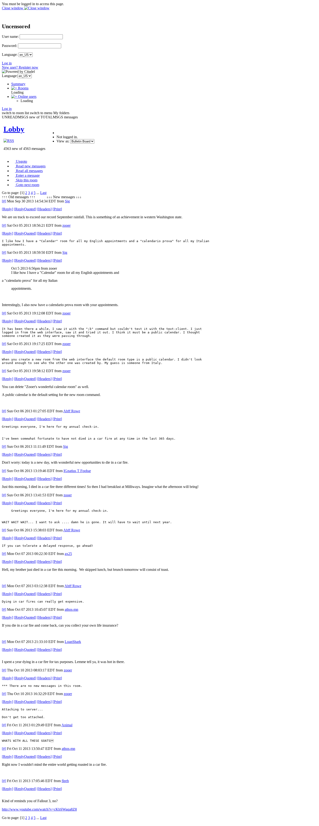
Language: (10, 54)
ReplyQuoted (25, 209)
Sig (67, 201)
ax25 (68, 554)
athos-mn (71, 609)
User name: (10, 37)
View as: (63, 141)
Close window (13, 8)
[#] (4, 201)
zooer (66, 225)
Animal (66, 725)
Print (57, 209)
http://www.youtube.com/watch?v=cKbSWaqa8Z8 (39, 809)
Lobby (14, 129)
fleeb (65, 781)
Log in (7, 63)
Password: (9, 46)
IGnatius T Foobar (77, 471)
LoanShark (73, 642)
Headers (44, 209)
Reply (7, 209)
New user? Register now (20, 67)
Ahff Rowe (71, 411)
